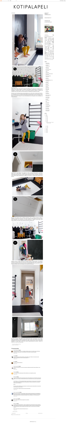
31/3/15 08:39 (15, 374)
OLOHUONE (51, 51)
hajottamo (47, 86)
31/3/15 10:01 (15, 389)
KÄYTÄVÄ (49, 45)
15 (45, 115)
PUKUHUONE (46, 55)
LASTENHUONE (47, 46)
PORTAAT (51, 54)
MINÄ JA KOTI (51, 49)
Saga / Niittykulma (16, 350)
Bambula (47, 99)
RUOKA (46, 56)
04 (46, 120)
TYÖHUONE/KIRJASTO (48, 58)
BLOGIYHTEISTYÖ (49, 36)
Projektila (47, 82)
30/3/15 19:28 (15, 353)
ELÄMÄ (49, 39)
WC (51, 59)
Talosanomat (47, 63)
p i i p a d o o (47, 103)
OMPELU (48, 52)
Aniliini (46, 71)
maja (46, 101)
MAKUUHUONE (47, 48)
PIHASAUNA (46, 54)
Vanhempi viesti (40, 413)
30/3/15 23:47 (15, 363)
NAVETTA (46, 50)
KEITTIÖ (46, 43)
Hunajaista (47, 65)
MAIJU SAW (47, 88)
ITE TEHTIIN (48, 41)
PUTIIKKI (51, 55)
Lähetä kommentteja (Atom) (16, 414)
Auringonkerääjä (48, 105)
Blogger (35, 421)
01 (46, 127)
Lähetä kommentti (15, 411)
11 (45, 132)
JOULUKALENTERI (48, 42)
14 (45, 128)
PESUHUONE (47, 53)
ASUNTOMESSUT (47, 35)
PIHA (51, 53)
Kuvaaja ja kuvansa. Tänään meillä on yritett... (50, 122)
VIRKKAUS (49, 59)
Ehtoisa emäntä (16, 398)
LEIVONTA (46, 47)
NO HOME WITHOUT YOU (49, 80)
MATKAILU (46, 49)
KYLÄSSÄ (52, 44)
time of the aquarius (48, 69)
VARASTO (46, 59)
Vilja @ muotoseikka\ (16, 392)
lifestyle (51, 47)
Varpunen (47, 84)
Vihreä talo (47, 67)
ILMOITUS (51, 40)
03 (46, 121)
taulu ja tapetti (47, 97)
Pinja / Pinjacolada (16, 366)
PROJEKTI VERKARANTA (49, 73)
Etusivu (27, 413)
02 (46, 126)
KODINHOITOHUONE (47, 44)
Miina (14, 361)
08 (46, 116)
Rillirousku (15, 376)
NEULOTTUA (52, 50)
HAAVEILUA (46, 40)
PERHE (53, 52)
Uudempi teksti (14, 413)
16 (45, 114)
